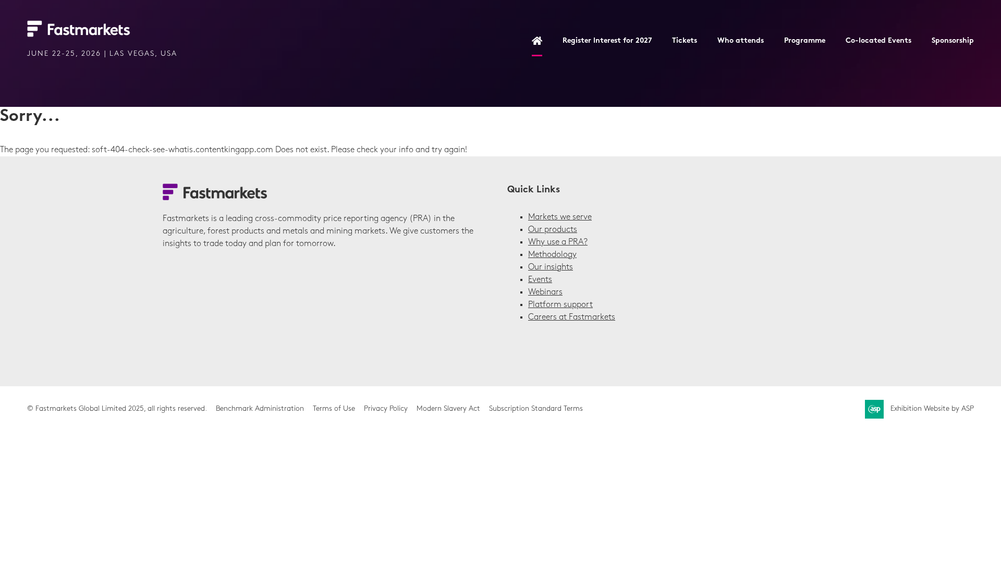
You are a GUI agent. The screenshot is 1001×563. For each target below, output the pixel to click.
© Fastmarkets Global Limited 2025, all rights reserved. (117, 409)
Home (537, 41)
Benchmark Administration (260, 409)
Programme (804, 41)
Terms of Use (334, 409)
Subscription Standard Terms (536, 409)
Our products (552, 230)
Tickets (684, 41)
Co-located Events (878, 41)
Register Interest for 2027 (607, 41)
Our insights (550, 267)
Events (540, 280)
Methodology (552, 255)
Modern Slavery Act (448, 409)
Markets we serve (560, 217)
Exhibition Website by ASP (932, 409)
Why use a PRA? (558, 242)
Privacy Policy (386, 409)
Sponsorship (953, 41)
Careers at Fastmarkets (571, 317)
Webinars (545, 292)
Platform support (560, 305)
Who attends (740, 41)
